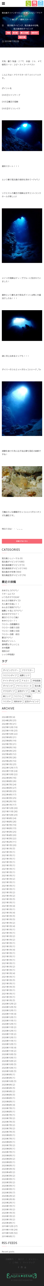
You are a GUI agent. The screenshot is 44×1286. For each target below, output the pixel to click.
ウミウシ (18, 696)
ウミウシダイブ (10, 675)
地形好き (18, 701)
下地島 (28, 696)
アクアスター (27, 670)
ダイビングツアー (11, 670)
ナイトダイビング (11, 680)
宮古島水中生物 (31, 25)
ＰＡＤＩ (26, 680)
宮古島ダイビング (15, 25)
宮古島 (38, 685)
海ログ (14, 19)
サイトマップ (29, 1262)
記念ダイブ (23, 691)
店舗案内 (9, 1259)
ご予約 (15, 1262)
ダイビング (8, 685)
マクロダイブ (9, 691)
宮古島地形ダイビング (23, 28)
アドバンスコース (24, 685)
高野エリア (25, 675)
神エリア (7, 696)
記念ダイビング (32, 701)
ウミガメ (7, 701)
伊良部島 (37, 680)
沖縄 (33, 691)
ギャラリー (33, 1259)
